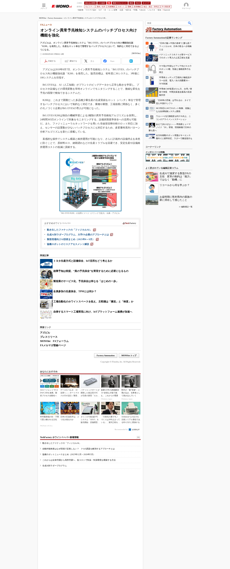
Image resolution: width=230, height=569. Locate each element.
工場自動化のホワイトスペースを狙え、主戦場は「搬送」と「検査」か (93, 301)
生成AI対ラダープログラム (54, 465)
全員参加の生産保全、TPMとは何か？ (75, 291)
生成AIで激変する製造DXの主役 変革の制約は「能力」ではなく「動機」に (176, 176)
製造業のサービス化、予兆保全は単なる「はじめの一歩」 (85, 281)
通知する (73, 61)
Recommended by (121, 429)
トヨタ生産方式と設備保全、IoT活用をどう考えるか (82, 260)
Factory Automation (55, 18)
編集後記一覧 (186, 207)
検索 (189, 23)
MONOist (42, 18)
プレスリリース (49, 337)
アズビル (45, 332)
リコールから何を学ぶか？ (175, 185)
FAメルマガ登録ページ (53, 345)
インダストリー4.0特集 (155, 152)
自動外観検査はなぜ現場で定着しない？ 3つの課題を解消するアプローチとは (78, 449)
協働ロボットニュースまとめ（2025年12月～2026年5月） (68, 454)
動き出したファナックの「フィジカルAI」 (61, 443)
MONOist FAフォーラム (54, 341)
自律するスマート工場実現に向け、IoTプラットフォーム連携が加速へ (92, 311)
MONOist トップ (128, 355)
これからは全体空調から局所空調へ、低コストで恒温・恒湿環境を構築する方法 (79, 460)
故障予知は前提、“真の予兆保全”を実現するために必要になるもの (90, 271)
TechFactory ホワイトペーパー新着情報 (59, 437)
